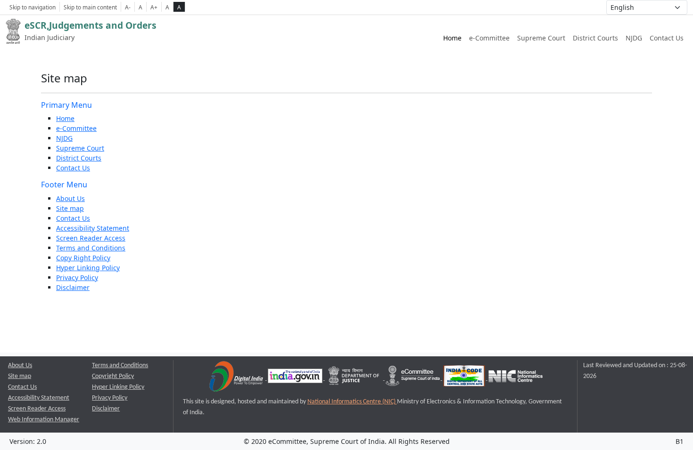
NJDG (634, 37)
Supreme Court (541, 37)
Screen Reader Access (90, 237)
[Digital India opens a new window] (237, 378)
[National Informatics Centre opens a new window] (515, 378)
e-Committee (489, 37)
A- (128, 7)
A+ (153, 7)
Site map (70, 208)
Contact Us (667, 37)
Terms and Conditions (90, 247)
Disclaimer (73, 287)
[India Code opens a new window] (464, 378)
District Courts (595, 37)
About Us (70, 198)
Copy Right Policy (83, 257)
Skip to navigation (32, 7)
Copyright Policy (113, 376)
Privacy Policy (77, 277)
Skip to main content (90, 7)
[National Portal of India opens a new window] (296, 378)
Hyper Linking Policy (88, 267)
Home (452, 37)
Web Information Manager (43, 420)
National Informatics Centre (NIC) (352, 402)
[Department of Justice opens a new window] (355, 378)
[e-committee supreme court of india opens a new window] (413, 378)
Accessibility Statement (92, 228)
